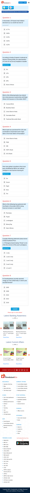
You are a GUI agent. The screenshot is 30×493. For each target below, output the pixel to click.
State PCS (6, 412)
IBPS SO (5, 442)
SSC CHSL (6, 461)
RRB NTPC (6, 440)
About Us (19, 427)
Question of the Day (8, 384)
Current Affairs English (22, 384)
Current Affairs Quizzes (9, 423)
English (19, 401)
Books (18, 420)
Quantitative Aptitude (21, 399)
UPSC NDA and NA (8, 459)
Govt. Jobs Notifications (9, 397)
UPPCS (5, 473)
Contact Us (19, 429)
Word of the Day (7, 388)
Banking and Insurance (9, 401)
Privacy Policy (20, 491)
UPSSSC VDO (7, 478)
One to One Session (21, 418)
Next (28, 328)
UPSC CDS (6, 457)
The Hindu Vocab (7, 390)
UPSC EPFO (6, 450)
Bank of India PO (7, 448)
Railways (6, 399)
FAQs (18, 433)
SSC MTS (6, 465)
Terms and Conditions (11, 491)
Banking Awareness (21, 390)
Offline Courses (20, 410)
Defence (5, 403)
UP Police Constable (8, 480)
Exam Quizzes (7, 421)
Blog (5, 386)
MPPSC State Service (8, 475)
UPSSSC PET (7, 482)
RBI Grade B (6, 455)
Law (4, 410)
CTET (5, 467)
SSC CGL (6, 463)
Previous (1, 328)
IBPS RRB (6, 446)
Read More (6, 337)
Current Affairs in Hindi (22, 386)
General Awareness (21, 397)
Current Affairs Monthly (22, 388)
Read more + (6, 65)
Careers (19, 431)
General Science (21, 403)
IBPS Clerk (6, 444)
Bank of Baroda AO (8, 453)
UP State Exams (7, 414)
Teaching (6, 408)
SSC (5, 405)
